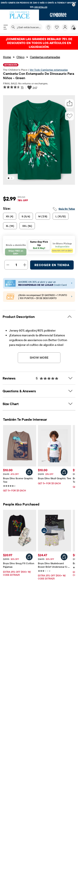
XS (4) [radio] (9, 216)
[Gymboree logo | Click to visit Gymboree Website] (58, 15)
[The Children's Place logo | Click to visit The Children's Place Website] (19, 15)
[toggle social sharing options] (69, 103)
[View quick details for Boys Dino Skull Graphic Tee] (64, 472)
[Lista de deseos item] (57, 30)
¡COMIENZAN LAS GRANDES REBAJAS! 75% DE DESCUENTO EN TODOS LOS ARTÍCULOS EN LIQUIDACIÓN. (39, 43)
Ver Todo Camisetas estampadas (49, 69)
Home (7, 57)
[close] (73, 5)
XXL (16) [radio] (27, 225)
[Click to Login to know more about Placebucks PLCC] (71, 296)
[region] (39, 5)
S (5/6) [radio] (26, 216)
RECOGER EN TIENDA (51, 265)
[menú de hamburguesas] (5, 27)
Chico (20, 57)
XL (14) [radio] (10, 225)
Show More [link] (39, 358)
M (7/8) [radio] (42, 216)
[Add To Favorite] (69, 116)
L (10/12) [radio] (60, 216)
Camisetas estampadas (45, 57)
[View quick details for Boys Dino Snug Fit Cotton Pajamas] (29, 556)
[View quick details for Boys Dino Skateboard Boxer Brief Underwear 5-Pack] (64, 556)
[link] (48, 27)
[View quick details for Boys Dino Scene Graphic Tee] (29, 472)
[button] (56, 27)
